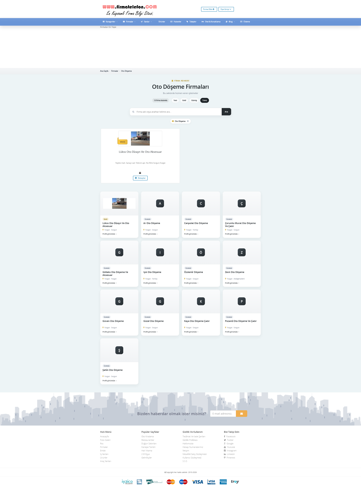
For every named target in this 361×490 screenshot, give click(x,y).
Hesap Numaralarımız (193, 447)
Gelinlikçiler (146, 457)
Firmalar (114, 71)
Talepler (192, 21)
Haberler (177, 21)
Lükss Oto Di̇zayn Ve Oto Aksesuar (140, 152)
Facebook (230, 436)
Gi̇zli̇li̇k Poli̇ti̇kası (190, 440)
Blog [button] (230, 21)
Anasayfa (104, 436)
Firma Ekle (208, 9)
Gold (184, 100)
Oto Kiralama (147, 436)
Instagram (231, 450)
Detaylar (141, 178)
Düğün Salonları (149, 443)
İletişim (186, 450)
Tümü (204, 100)
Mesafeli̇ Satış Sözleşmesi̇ (194, 454)
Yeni (175, 100)
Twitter (230, 440)
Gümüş (194, 100)
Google (229, 443)
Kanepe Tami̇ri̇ (148, 447)
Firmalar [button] (130, 21)
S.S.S (185, 461)
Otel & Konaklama (212, 21)
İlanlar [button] (147, 21)
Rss (101, 443)
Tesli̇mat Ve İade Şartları (194, 436)
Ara (226, 111)
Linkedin (230, 454)
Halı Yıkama (146, 450)
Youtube (230, 447)
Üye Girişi (225, 9)
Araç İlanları (105, 461)
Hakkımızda (188, 443)
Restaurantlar (147, 440)
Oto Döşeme (126, 71)
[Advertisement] (180, 48)
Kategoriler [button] (110, 21)
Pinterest (230, 457)
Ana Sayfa (104, 71)
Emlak (103, 450)
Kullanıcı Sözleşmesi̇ (192, 457)
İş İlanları (104, 454)
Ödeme (246, 21)
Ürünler (161, 21)
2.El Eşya (145, 454)
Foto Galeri (105, 440)
